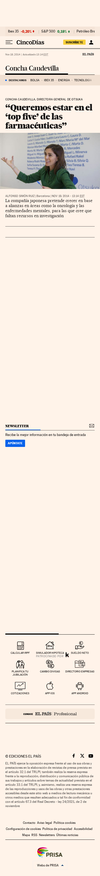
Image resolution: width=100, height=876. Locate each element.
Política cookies (64, 822)
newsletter (17, 426)
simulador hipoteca (50, 652)
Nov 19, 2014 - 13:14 (68, 196)
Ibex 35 (13, 31)
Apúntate (15, 443)
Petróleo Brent (87, 31)
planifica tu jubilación (20, 673)
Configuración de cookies (23, 828)
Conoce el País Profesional (50, 714)
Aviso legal (44, 822)
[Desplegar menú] (9, 42)
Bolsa (35, 80)
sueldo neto (80, 652)
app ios (50, 693)
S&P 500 (48, 31)
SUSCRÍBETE (74, 42)
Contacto (29, 822)
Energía (64, 80)
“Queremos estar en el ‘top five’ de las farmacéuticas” (48, 116)
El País (88, 54)
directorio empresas (79, 671)
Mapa (26, 835)
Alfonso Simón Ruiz (20, 196)
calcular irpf (20, 652)
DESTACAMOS (17, 80)
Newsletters (47, 835)
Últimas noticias (67, 835)
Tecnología (83, 80)
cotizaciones (20, 693)
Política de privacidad (57, 828)
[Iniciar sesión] (91, 42)
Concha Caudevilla (32, 68)
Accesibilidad (83, 828)
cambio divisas (50, 671)
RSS (34, 835)
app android (79, 693)
